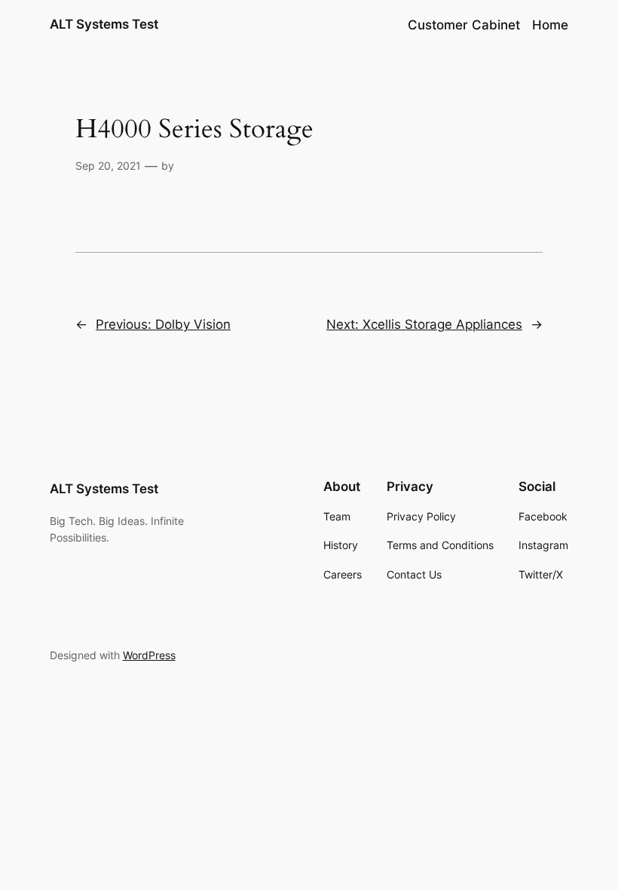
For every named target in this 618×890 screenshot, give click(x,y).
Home (550, 24)
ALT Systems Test (104, 24)
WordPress (149, 655)
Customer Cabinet (464, 24)
